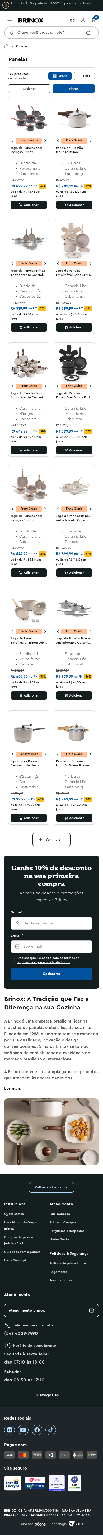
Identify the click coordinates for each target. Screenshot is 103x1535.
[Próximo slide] (45, 141)
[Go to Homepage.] (10, 46)
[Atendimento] (75, 20)
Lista (86, 76)
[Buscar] (88, 33)
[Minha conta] (85, 20)
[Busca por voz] (11, 32)
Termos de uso (61, 1280)
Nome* (17, 912)
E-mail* (17, 935)
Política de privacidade (68, 1263)
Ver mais (52, 839)
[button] (51, 1395)
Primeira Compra (63, 1222)
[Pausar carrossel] (6, 5)
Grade (62, 76)
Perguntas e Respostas (67, 1230)
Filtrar (73, 88)
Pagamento (58, 1271)
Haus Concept (15, 1260)
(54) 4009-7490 (21, 1333)
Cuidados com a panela (22, 1251)
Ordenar (29, 88)
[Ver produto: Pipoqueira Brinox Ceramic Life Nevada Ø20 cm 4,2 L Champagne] (29, 731)
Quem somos (14, 1214)
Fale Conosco (60, 1214)
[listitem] (9, 1430)
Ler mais (12, 1088)
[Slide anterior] (12, 141)
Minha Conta (59, 1239)
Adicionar (31, 204)
